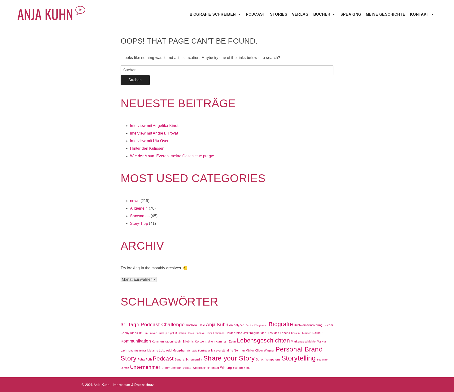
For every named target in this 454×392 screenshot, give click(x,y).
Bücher (322, 14)
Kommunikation (136, 341)
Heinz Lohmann (215, 333)
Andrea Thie (195, 325)
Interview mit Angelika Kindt (154, 126)
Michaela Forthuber (198, 350)
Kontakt (419, 14)
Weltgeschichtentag (205, 367)
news (134, 201)
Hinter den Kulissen (147, 148)
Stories (278, 14)
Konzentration (205, 341)
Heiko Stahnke (196, 333)
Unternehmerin (172, 367)
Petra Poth (145, 359)
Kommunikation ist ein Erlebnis (173, 341)
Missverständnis (222, 350)
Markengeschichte (303, 341)
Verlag (300, 14)
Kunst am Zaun (226, 341)
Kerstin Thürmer (301, 333)
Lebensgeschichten (263, 340)
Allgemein (139, 208)
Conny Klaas (129, 333)
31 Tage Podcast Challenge (153, 324)
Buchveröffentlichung (308, 325)
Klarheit (317, 333)
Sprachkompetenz (268, 359)
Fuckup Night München (172, 333)
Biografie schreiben (213, 14)
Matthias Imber (137, 350)
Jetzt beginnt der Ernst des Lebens (266, 333)
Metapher (179, 350)
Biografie (281, 324)
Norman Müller (244, 350)
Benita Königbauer (257, 325)
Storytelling (298, 358)
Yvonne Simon (242, 367)
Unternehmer (145, 367)
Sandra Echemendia (188, 359)
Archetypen (236, 325)
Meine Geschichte (385, 14)
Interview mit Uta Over (149, 141)
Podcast (255, 14)
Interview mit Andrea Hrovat (154, 133)
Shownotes (140, 216)
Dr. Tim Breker (148, 333)
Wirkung (226, 367)
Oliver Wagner (265, 350)
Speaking (350, 14)
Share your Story (229, 358)
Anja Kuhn (217, 324)
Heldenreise (234, 333)
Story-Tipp (139, 223)
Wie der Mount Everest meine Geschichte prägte (172, 156)
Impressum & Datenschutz (133, 385)
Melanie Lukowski (159, 350)
